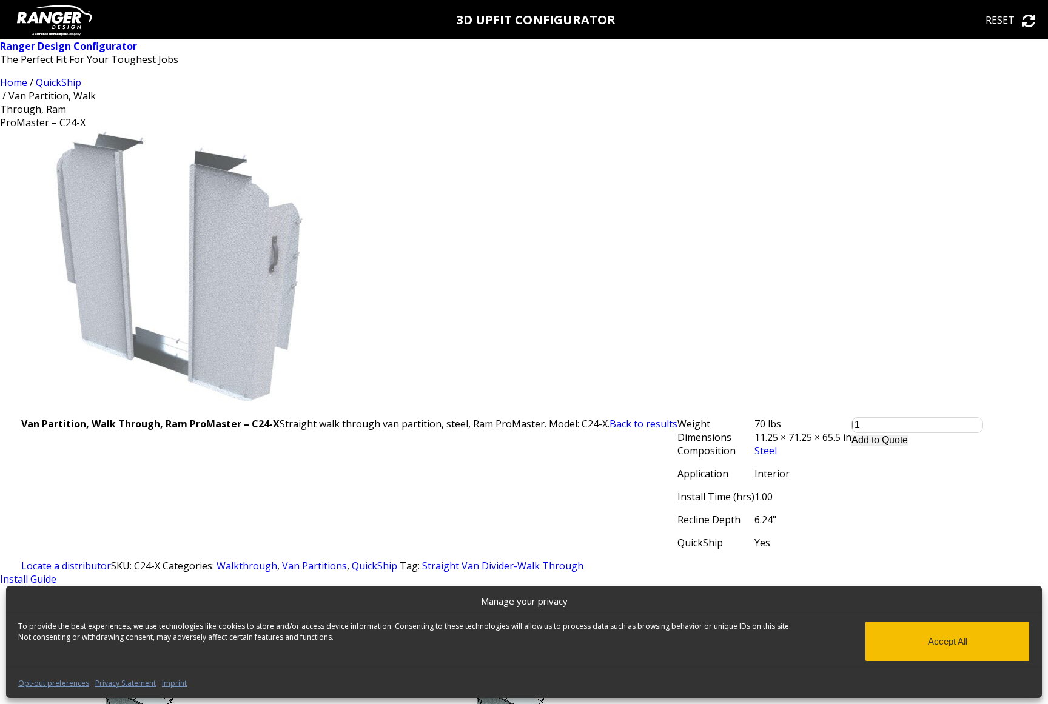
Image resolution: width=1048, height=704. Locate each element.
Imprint (174, 683)
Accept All (947, 641)
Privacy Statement (125, 683)
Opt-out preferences (53, 683)
